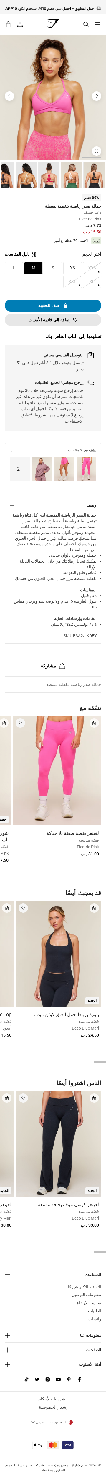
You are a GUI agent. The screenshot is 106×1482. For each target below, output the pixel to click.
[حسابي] (20, 24)
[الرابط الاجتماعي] (79, 1379)
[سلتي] (8, 24)
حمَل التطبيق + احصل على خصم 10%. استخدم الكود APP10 (49, 7)
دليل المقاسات (17, 254)
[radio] (94, 175)
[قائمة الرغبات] (20, 723)
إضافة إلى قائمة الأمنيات (50, 319)
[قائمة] (97, 24)
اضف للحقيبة (49, 305)
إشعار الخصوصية (53, 1407)
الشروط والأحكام (53, 1398)
